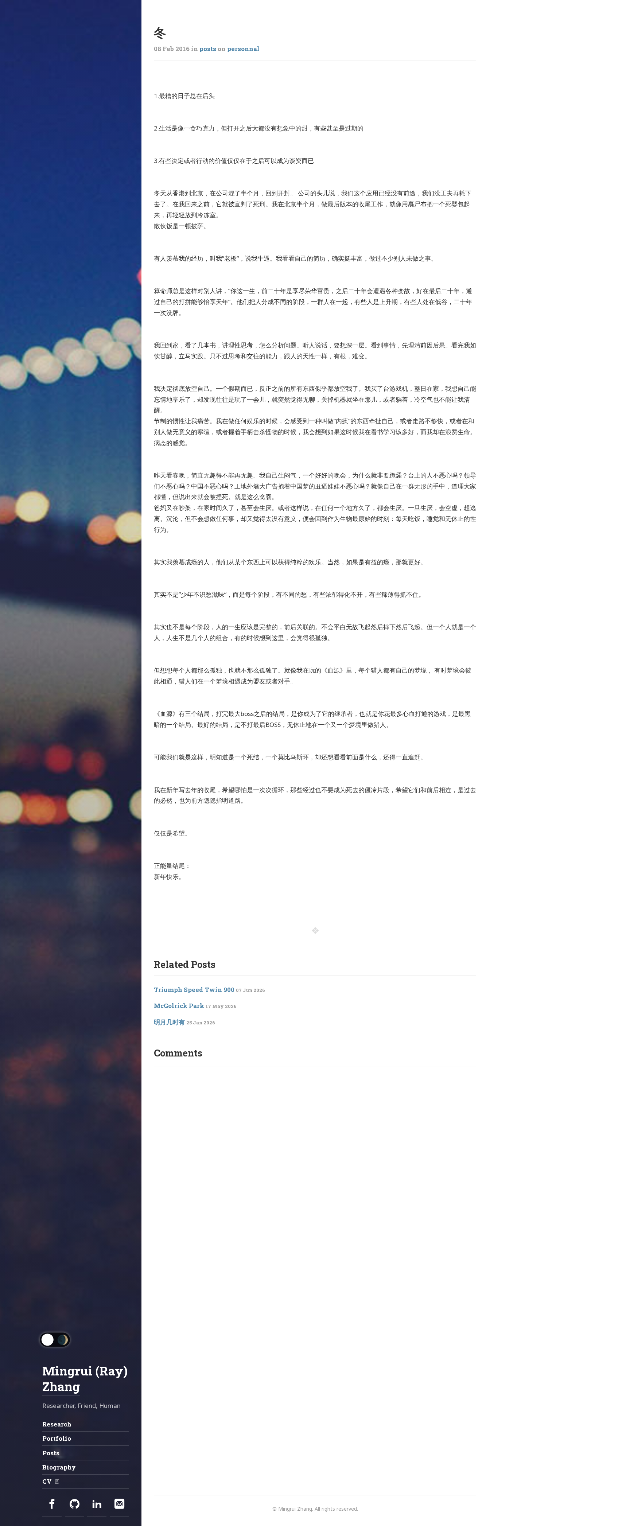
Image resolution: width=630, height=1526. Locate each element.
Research (56, 1424)
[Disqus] (315, 1167)
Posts (50, 1453)
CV (47, 1481)
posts (207, 48)
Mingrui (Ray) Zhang (85, 1378)
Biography (59, 1467)
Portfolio (56, 1438)
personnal (243, 48)
